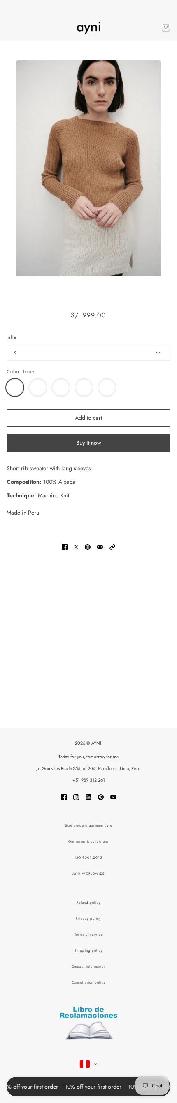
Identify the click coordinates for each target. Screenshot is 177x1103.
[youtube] (113, 796)
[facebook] (64, 796)
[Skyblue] (61, 387)
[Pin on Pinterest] (88, 546)
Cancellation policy (89, 982)
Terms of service (89, 934)
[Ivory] (15, 387)
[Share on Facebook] (64, 546)
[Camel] (38, 387)
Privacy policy (88, 918)
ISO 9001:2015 (88, 857)
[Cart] (165, 27)
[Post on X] (76, 546)
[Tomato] (84, 387)
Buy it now (88, 443)
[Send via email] (100, 546)
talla (11, 337)
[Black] (107, 387)
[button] (112, 546)
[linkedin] (88, 796)
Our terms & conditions (88, 841)
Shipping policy (89, 950)
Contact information (89, 966)
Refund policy (89, 902)
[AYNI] (88, 28)
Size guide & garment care (88, 825)
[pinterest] (101, 796)
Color (13, 371)
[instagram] (76, 796)
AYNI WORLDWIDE (88, 873)
